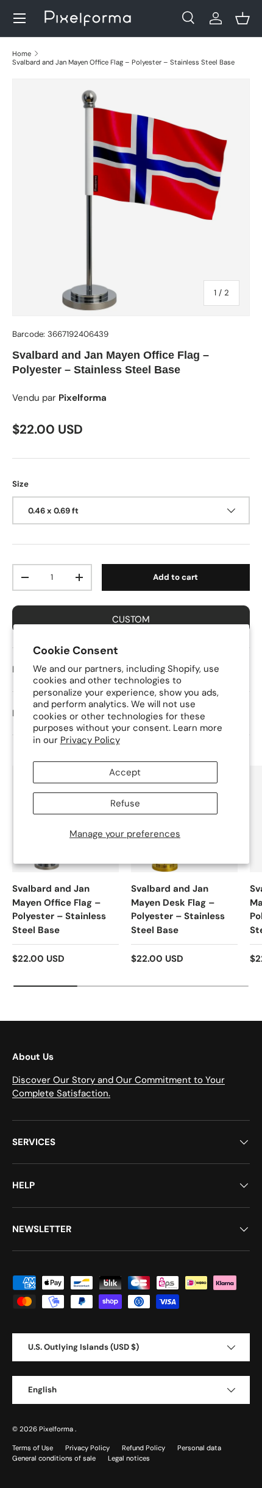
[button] (242, 18)
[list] (131, 197)
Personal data (199, 1448)
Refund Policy (143, 1448)
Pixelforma (57, 1429)
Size (20, 484)
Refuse (125, 803)
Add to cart (175, 577)
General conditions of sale (54, 1458)
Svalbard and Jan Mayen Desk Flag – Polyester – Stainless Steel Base (178, 909)
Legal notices (129, 1458)
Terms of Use (32, 1448)
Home (21, 53)
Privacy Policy (90, 740)
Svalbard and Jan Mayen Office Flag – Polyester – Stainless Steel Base (123, 62)
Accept (125, 772)
